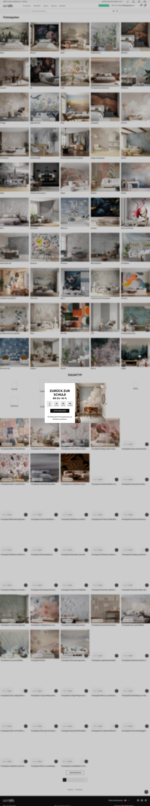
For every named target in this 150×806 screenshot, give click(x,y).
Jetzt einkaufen (60, 411)
